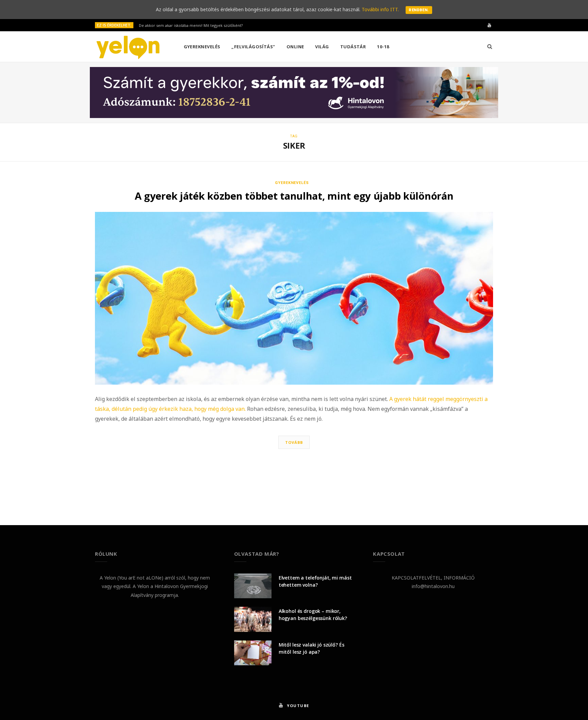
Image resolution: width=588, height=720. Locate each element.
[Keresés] (489, 46)
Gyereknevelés (202, 47)
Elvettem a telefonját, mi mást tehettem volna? (315, 581)
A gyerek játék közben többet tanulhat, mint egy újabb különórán (294, 195)
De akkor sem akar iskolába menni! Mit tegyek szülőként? (191, 25)
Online (295, 47)
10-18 (383, 47)
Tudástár (353, 47)
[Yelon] (128, 47)
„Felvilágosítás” (253, 47)
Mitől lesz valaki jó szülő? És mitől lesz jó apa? (311, 648)
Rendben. (419, 10)
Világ (322, 47)
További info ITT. (380, 9)
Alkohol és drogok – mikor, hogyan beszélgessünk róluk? (313, 614)
